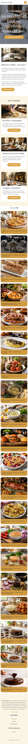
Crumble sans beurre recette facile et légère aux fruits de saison (13, 473)
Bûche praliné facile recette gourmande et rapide (12, 280)
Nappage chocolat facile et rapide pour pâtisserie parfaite (12, 690)
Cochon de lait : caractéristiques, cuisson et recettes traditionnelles (13, 497)
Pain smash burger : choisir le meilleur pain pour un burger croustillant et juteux (14, 449)
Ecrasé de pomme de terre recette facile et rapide (13, 521)
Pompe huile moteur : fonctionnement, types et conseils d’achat (14, 255)
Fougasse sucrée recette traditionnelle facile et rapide (14, 231)
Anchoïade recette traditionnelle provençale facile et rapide (13, 400)
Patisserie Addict (6, 2)
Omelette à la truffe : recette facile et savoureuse (11, 352)
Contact (14, 721)
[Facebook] (11, 712)
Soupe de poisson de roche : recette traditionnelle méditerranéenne (11, 304)
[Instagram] (14, 712)
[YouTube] (16, 712)
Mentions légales (14, 724)
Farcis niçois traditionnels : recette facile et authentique (13, 376)
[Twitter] (13, 712)
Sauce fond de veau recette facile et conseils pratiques (13, 665)
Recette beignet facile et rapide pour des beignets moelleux (12, 617)
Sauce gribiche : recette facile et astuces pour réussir (13, 425)
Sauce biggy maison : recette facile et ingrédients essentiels (11, 569)
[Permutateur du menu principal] (25, 2)
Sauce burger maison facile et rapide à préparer (14, 545)
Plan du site (14, 718)
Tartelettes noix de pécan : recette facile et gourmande (13, 328)
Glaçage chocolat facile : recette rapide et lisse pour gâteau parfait (14, 641)
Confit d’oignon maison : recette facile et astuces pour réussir (12, 593)
